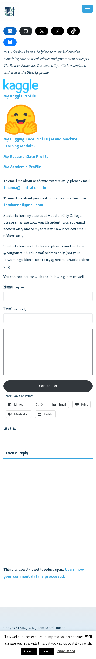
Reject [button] (46, 651)
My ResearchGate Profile (25, 157)
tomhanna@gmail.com (23, 205)
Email (14, 309)
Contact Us (48, 386)
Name (15, 287)
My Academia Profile (22, 167)
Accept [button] (29, 651)
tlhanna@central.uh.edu (24, 188)
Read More (66, 651)
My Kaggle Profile (19, 96)
